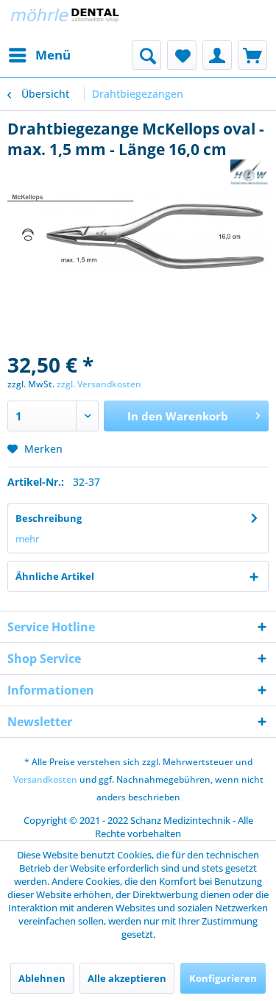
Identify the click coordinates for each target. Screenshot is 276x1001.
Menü (53, 54)
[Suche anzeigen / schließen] (146, 55)
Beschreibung (48, 518)
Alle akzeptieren (127, 978)
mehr (27, 538)
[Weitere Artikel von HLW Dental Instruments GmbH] (249, 172)
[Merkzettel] (182, 55)
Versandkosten (45, 779)
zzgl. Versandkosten (99, 384)
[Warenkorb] (252, 55)
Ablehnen (42, 978)
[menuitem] (39, 55)
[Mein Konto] (217, 55)
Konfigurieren (223, 978)
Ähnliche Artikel (54, 576)
